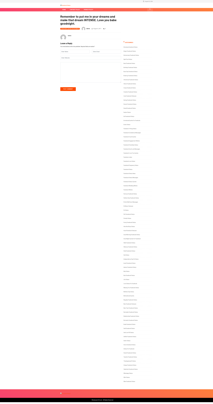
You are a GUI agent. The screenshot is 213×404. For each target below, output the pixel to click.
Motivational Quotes (129, 295)
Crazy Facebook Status (130, 88)
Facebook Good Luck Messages (132, 149)
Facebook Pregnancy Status (131, 165)
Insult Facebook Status (129, 263)
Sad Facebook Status (129, 328)
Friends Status (127, 218)
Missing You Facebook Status (131, 287)
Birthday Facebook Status (130, 67)
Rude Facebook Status (129, 324)
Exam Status (127, 124)
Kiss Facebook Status (129, 275)
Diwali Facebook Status (130, 108)
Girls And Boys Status (129, 226)
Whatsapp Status (128, 373)
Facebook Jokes (128, 157)
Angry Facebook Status (130, 51)
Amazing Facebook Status (130, 47)
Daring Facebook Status (130, 100)
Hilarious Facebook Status (130, 247)
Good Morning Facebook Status (132, 234)
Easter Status (127, 112)
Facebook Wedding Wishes (130, 185)
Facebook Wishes (128, 189)
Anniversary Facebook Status (131, 55)
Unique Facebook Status (130, 365)
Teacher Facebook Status (130, 357)
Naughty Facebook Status (130, 300)
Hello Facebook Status (129, 242)
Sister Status (127, 340)
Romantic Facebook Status (131, 320)
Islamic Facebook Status (130, 267)
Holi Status (126, 255)
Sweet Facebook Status (130, 353)
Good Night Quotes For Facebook (70, 28)
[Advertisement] (138, 28)
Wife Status (127, 377)
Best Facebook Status (129, 63)
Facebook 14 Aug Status (130, 128)
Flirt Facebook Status (129, 214)
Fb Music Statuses (128, 206)
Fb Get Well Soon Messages (131, 202)
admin (88, 28)
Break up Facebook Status (130, 75)
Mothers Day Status (129, 291)
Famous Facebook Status (130, 194)
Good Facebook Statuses (130, 230)
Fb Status (126, 210)
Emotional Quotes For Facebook (132, 120)
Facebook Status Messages (131, 177)
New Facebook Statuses (130, 304)
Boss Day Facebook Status (130, 71)
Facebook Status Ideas (129, 173)
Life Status (126, 279)
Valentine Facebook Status (131, 369)
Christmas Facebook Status (131, 79)
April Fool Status (128, 59)
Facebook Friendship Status (131, 145)
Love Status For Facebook (130, 283)
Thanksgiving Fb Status (130, 361)
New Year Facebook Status (131, 308)
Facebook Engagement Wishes (132, 141)
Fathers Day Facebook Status (131, 198)
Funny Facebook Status (130, 222)
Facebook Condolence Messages (132, 132)
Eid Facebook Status (129, 116)
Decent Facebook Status (130, 104)
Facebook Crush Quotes (130, 136)
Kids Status (126, 271)
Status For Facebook (129, 348)
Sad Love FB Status (129, 332)
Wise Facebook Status (129, 381)
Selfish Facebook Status (130, 336)
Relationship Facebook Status (131, 316)
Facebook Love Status (129, 161)
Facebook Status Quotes (130, 181)
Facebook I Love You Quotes (131, 153)
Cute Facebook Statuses (130, 96)
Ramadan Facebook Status (131, 312)
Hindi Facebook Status (129, 251)
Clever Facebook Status (130, 83)
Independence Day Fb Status (131, 259)
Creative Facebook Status (130, 92)
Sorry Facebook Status (129, 344)
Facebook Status (128, 169)
